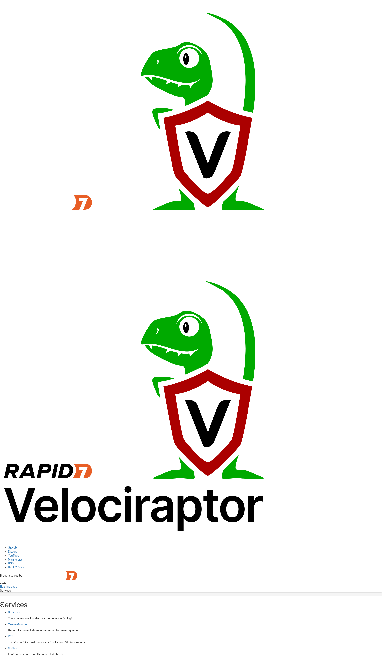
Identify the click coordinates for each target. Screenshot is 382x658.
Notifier (12, 648)
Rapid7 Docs (16, 567)
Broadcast (14, 612)
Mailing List (15, 559)
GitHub (12, 547)
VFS (10, 636)
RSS (11, 563)
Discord (13, 551)
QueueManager (18, 624)
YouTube (13, 555)
